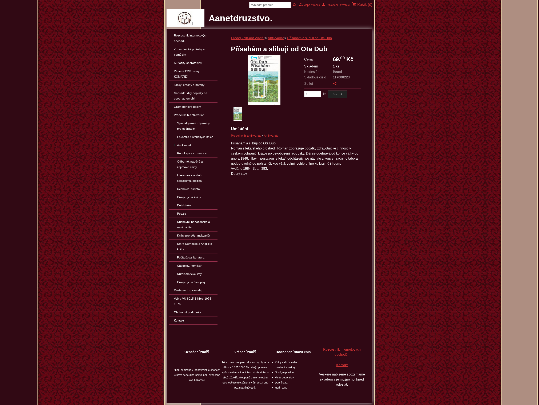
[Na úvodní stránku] (185, 26)
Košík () (364, 5)
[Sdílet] (334, 83)
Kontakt (342, 365)
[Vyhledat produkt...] (294, 5)
